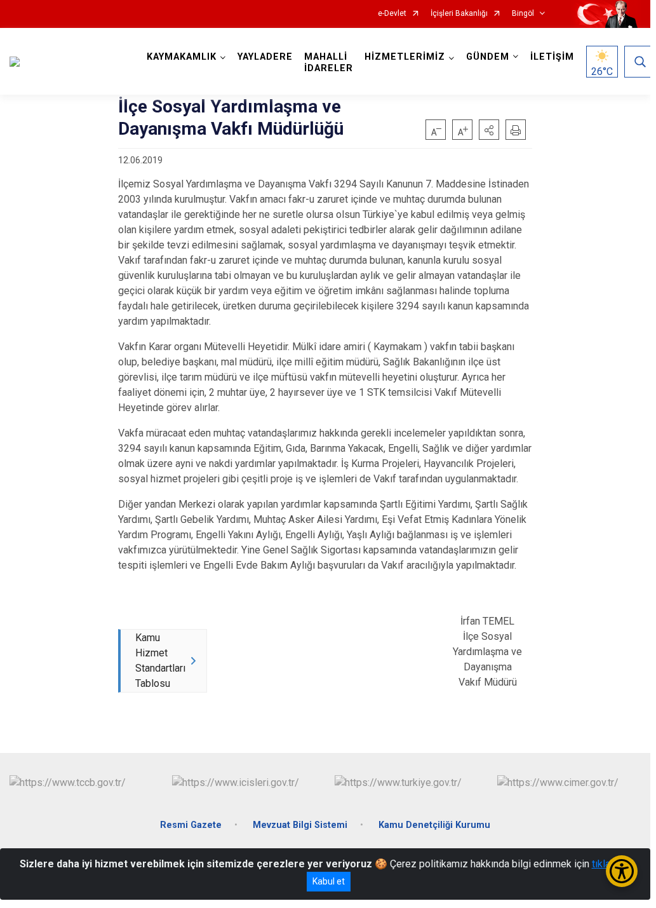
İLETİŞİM (552, 56)
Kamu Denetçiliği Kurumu (434, 825)
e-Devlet (392, 14)
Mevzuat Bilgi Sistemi (300, 825)
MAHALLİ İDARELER (328, 62)
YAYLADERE (265, 56)
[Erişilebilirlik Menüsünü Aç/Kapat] (622, 871)
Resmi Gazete (191, 825)
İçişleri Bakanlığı (459, 14)
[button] (489, 129)
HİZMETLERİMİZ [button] (405, 56)
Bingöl (523, 14)
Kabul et (328, 881)
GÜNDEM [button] (487, 56)
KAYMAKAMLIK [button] (182, 56)
